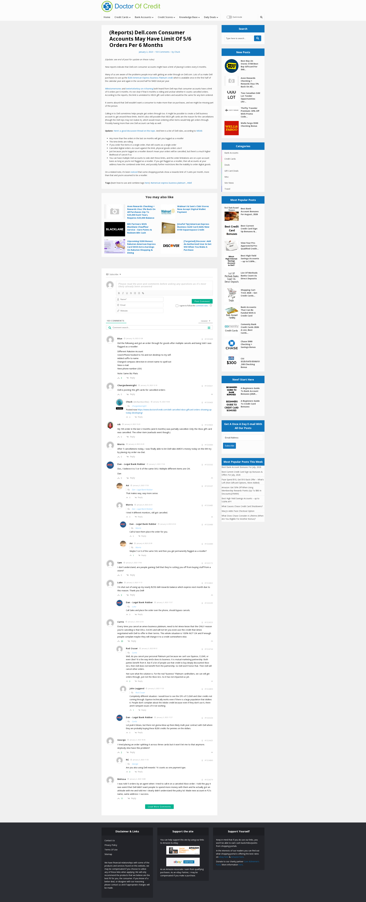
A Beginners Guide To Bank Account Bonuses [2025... (250, 391)
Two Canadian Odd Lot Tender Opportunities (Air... (250, 97)
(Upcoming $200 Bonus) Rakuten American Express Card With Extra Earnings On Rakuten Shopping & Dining (141, 247)
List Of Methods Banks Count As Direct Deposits (249, 275)
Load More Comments (159, 806)
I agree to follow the (193, 305)
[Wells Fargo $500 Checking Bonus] (232, 128)
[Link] (143, 293)
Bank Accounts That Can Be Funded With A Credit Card (248, 311)
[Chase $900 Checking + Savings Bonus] (232, 346)
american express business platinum (168, 182)
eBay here (223, 857)
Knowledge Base (188, 17)
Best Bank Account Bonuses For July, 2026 (241, 467)
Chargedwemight (139, 406)
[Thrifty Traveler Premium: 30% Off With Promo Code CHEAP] (232, 111)
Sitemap (108, 854)
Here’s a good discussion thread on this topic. (135, 130)
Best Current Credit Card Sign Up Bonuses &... (249, 228)
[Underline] (127, 293)
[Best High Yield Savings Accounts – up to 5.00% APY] (232, 261)
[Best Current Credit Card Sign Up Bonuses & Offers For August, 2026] (232, 231)
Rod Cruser (140, 692)
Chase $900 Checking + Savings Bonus (248, 344)
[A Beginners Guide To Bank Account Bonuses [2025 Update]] (232, 391)
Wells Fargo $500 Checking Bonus (249, 124)
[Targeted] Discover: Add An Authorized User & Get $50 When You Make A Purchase (197, 245)
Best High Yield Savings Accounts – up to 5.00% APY (240, 500)
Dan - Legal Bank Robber (142, 489)
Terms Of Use (111, 849)
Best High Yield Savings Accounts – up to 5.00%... (250, 258)
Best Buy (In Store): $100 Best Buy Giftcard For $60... (249, 65)
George (135, 764)
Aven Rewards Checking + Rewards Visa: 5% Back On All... (250, 82)
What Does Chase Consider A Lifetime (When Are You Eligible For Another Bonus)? (242, 517)
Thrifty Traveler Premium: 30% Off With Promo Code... (250, 112)
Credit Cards (121, 17)
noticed (134, 172)
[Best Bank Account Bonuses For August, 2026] (232, 213)
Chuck (177, 52)
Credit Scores (165, 17)
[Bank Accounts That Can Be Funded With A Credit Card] (232, 312)
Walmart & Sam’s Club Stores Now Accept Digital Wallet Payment (193, 209)
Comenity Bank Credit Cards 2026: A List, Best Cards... (250, 328)
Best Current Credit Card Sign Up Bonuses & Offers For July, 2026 (242, 473)
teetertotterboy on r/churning (139, 88)
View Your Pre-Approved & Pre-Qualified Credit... (250, 246)
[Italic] (123, 293)
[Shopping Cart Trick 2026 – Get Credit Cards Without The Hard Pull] (232, 295)
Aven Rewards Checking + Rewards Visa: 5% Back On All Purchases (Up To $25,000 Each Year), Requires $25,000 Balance (141, 212)
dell (190, 182)
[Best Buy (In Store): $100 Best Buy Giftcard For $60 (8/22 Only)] (232, 66)
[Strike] (131, 293)
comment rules (202, 305)
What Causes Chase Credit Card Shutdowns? (242, 506)
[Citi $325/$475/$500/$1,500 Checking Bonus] (232, 361)
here (147, 182)
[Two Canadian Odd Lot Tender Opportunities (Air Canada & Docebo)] (232, 96)
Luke (134, 606)
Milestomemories (113, 88)
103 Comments (162, 52)
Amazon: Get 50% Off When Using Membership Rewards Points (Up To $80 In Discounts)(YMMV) (241, 490)
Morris (138, 528)
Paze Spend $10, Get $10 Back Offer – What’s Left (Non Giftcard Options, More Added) (243, 481)
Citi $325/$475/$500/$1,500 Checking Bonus (250, 362)
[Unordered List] (139, 293)
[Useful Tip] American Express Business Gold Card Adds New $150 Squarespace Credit (193, 226)
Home (107, 17)
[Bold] (119, 293)
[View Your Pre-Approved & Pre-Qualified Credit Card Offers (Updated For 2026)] (232, 246)
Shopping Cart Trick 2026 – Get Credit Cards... (249, 293)
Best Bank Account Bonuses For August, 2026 (250, 211)
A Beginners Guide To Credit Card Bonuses (250, 404)
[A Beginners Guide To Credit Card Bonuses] (232, 406)
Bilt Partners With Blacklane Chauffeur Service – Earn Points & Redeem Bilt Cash (139, 228)
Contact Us (110, 840)
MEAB (199, 130)
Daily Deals (210, 17)
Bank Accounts (143, 17)
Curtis (134, 652)
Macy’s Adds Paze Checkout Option (238, 511)
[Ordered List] (135, 293)
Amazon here (237, 857)
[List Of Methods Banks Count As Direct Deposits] (232, 278)
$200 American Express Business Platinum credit (150, 77)
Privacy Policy (111, 845)
